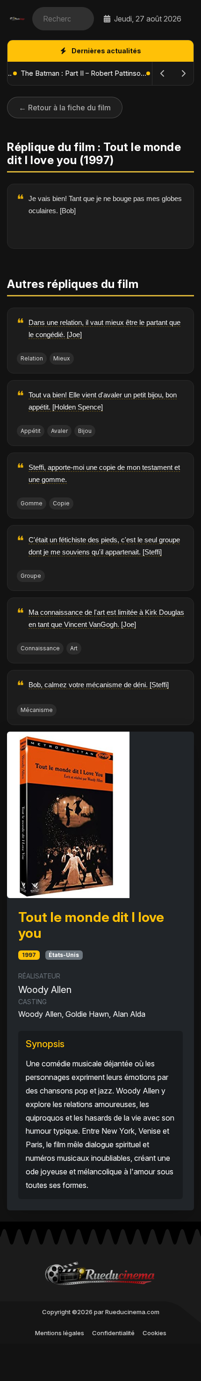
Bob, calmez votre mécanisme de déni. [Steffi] (99, 685)
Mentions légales (59, 1333)
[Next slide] (183, 73)
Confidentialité (113, 1333)
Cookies (154, 1333)
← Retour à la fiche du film (65, 107)
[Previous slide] (162, 73)
